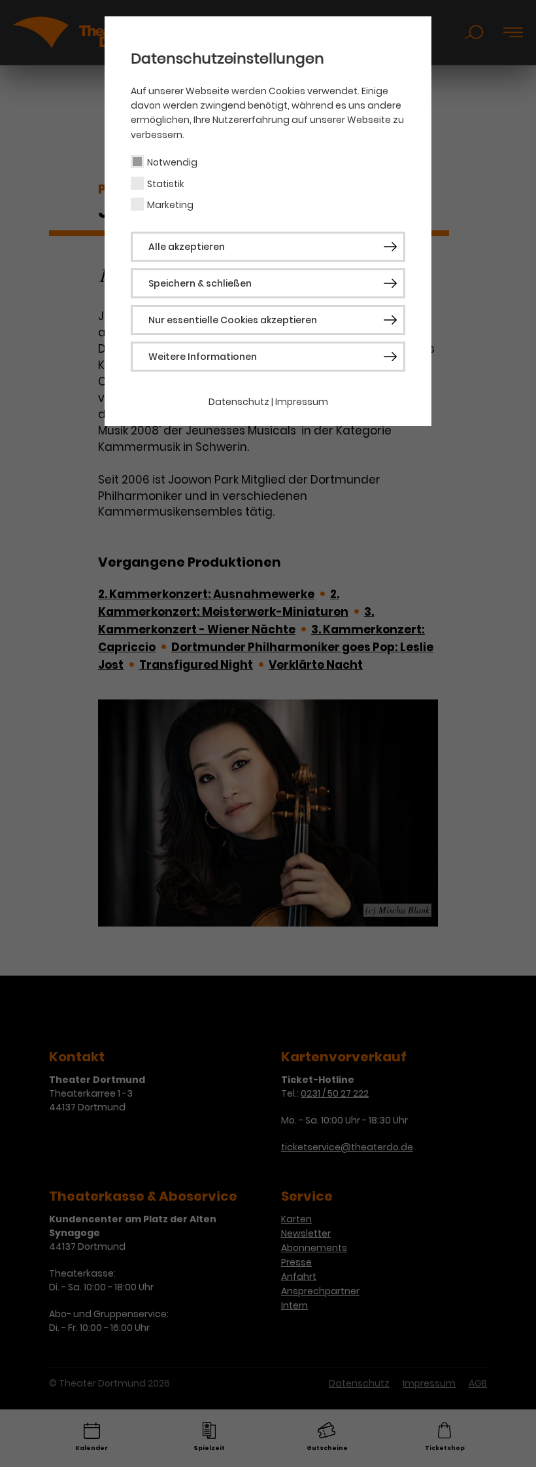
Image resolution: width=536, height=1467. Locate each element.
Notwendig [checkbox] (172, 162)
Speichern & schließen (200, 283)
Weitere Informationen (202, 356)
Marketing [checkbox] (170, 204)
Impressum (301, 401)
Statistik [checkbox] (165, 183)
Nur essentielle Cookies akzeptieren (232, 320)
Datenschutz (239, 401)
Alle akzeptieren (186, 246)
